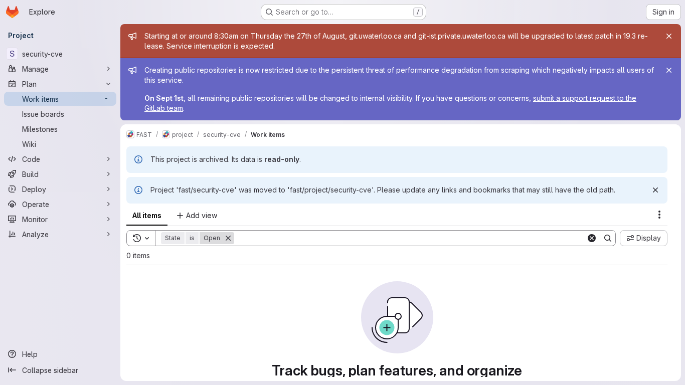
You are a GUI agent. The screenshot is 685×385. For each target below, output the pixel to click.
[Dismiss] (655, 190)
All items (146, 215)
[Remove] (228, 238)
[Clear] (592, 238)
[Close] (669, 36)
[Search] (608, 238)
